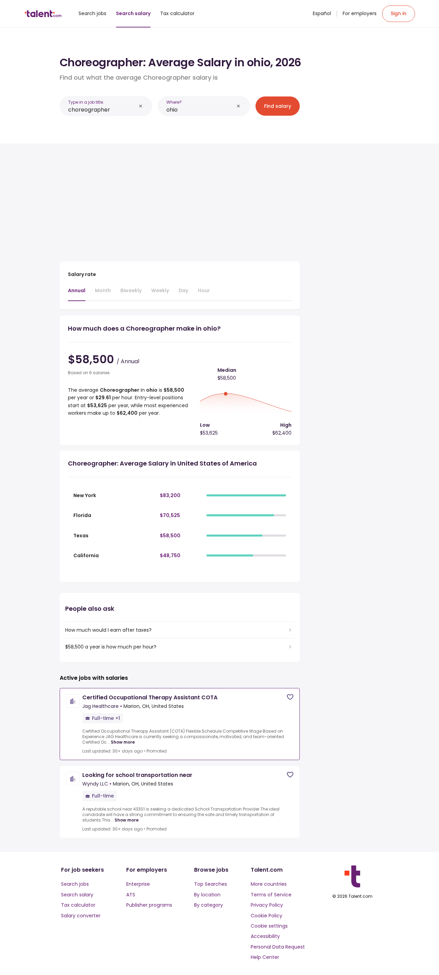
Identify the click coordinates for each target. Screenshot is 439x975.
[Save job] (290, 697)
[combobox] (102, 109)
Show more (123, 742)
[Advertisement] (180, 200)
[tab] (76, 294)
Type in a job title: (86, 102)
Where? (174, 102)
